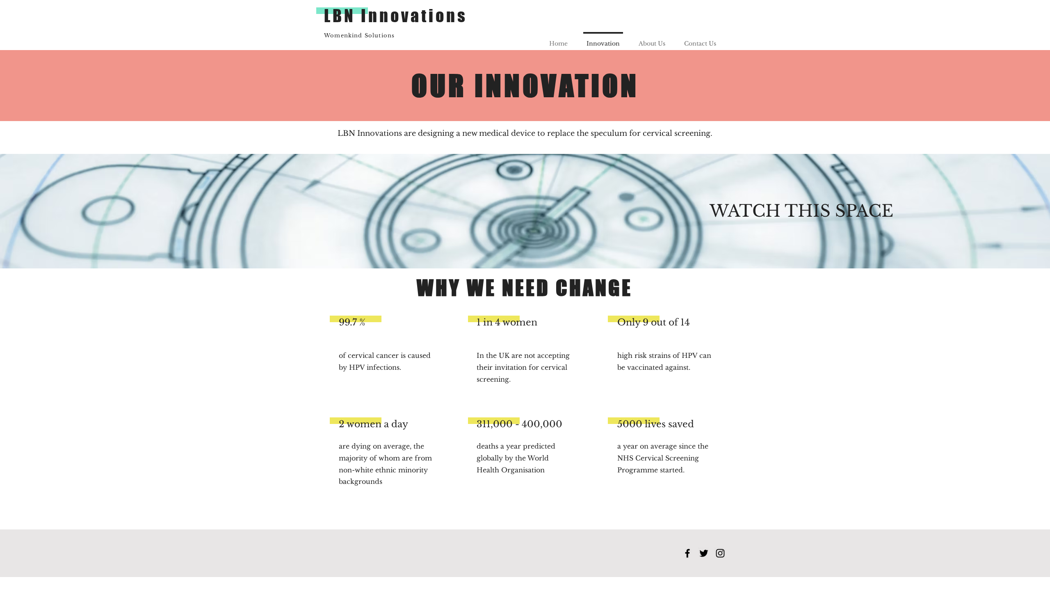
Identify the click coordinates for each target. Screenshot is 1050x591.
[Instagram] (720, 553)
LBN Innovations (396, 15)
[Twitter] (704, 553)
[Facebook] (687, 553)
